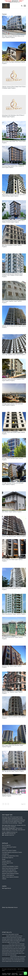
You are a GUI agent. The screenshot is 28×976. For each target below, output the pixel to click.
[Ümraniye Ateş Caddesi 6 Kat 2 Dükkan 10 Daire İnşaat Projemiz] (14, 155)
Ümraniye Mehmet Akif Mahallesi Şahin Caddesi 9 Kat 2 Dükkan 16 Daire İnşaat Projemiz (12, 275)
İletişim (3, 859)
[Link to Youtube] (23, 972)
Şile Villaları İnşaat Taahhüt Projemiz (11, 511)
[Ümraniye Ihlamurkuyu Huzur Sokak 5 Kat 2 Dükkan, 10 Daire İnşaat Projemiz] (14, 210)
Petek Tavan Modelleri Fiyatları (9, 871)
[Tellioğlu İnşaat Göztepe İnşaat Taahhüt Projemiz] (14, 447)
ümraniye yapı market (15, 942)
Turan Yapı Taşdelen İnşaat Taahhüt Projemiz (13, 354)
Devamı (20, 823)
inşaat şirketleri (11, 934)
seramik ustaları (18, 953)
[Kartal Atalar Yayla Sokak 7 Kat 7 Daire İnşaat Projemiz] (14, 130)
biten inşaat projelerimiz (14, 943)
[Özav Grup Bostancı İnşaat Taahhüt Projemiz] (14, 603)
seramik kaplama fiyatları (19, 959)
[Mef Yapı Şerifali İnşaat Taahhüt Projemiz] (14, 760)
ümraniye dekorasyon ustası (19, 939)
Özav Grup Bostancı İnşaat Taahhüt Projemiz (13, 614)
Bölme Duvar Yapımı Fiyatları (9, 850)
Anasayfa (4, 848)
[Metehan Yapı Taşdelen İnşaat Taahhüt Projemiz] (14, 681)
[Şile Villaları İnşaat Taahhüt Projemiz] (14, 501)
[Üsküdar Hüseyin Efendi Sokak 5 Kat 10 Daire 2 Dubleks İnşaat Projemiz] (14, 76)
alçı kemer (17, 934)
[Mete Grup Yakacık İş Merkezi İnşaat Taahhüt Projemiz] (14, 706)
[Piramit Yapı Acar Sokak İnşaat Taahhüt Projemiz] (14, 549)
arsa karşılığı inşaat (17, 940)
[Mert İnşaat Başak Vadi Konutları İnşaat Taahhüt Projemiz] (14, 734)
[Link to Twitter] (21, 972)
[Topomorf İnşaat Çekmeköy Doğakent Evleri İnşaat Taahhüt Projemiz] (14, 368)
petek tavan (4, 959)
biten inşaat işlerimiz (16, 946)
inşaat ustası (6, 956)
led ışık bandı (10, 948)
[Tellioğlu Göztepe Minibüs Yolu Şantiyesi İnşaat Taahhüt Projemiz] (14, 472)
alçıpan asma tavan (20, 950)
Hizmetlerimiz (5, 854)
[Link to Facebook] (17, 972)
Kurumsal (4, 864)
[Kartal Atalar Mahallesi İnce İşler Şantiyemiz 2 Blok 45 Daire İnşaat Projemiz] (14, 184)
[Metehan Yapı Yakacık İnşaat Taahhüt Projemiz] (14, 655)
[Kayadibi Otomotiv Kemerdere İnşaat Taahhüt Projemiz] (14, 784)
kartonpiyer (12, 953)
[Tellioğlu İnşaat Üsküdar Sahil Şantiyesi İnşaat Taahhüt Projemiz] (14, 393)
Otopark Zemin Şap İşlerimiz (9, 870)
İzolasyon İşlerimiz (6, 861)
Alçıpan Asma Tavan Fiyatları (9, 847)
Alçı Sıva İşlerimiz (6, 845)
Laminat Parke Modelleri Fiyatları (10, 866)
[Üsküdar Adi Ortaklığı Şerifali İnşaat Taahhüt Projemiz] (14, 315)
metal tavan (7, 953)
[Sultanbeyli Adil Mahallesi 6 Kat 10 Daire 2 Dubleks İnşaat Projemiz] (14, 104)
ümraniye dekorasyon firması (18, 961)
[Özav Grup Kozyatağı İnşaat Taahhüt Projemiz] (14, 577)
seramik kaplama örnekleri (7, 940)
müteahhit (5, 943)
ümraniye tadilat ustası (15, 956)
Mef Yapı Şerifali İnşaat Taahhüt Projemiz (13, 771)
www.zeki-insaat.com (9, 835)
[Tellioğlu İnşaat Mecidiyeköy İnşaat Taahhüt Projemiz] (14, 421)
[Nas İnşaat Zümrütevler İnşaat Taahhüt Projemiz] (14, 626)
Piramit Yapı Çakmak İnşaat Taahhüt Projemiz (14, 536)
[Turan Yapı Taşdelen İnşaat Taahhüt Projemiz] (14, 343)
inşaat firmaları (12, 950)
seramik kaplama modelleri (7, 958)
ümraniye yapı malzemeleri (19, 958)
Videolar (4, 878)
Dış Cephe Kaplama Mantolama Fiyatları (12, 852)
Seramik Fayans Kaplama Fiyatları (10, 873)
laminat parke (23, 956)
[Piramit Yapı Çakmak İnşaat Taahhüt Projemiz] (14, 525)
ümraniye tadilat (8, 945)
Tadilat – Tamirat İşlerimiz (8, 875)
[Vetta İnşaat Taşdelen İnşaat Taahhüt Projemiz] (14, 290)
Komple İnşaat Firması (7, 863)
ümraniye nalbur (10, 959)
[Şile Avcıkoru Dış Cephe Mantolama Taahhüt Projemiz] (14, 51)
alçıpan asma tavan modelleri (18, 945)
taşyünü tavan (5, 934)
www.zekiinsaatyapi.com (9, 833)
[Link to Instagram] (19, 972)
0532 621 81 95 (15, 0)
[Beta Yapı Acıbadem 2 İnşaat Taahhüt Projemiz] (14, 234)
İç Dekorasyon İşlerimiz (7, 857)
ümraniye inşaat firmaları (11, 937)
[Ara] (21, 5)
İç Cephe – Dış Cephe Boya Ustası (10, 855)
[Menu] (24, 5)
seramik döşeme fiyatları (7, 961)
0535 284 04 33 (15, 1)
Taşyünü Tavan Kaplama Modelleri (10, 877)
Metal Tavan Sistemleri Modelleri (10, 868)
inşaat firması (21, 954)
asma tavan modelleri (17, 948)
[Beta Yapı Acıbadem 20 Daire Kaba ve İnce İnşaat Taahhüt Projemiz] (14, 25)
